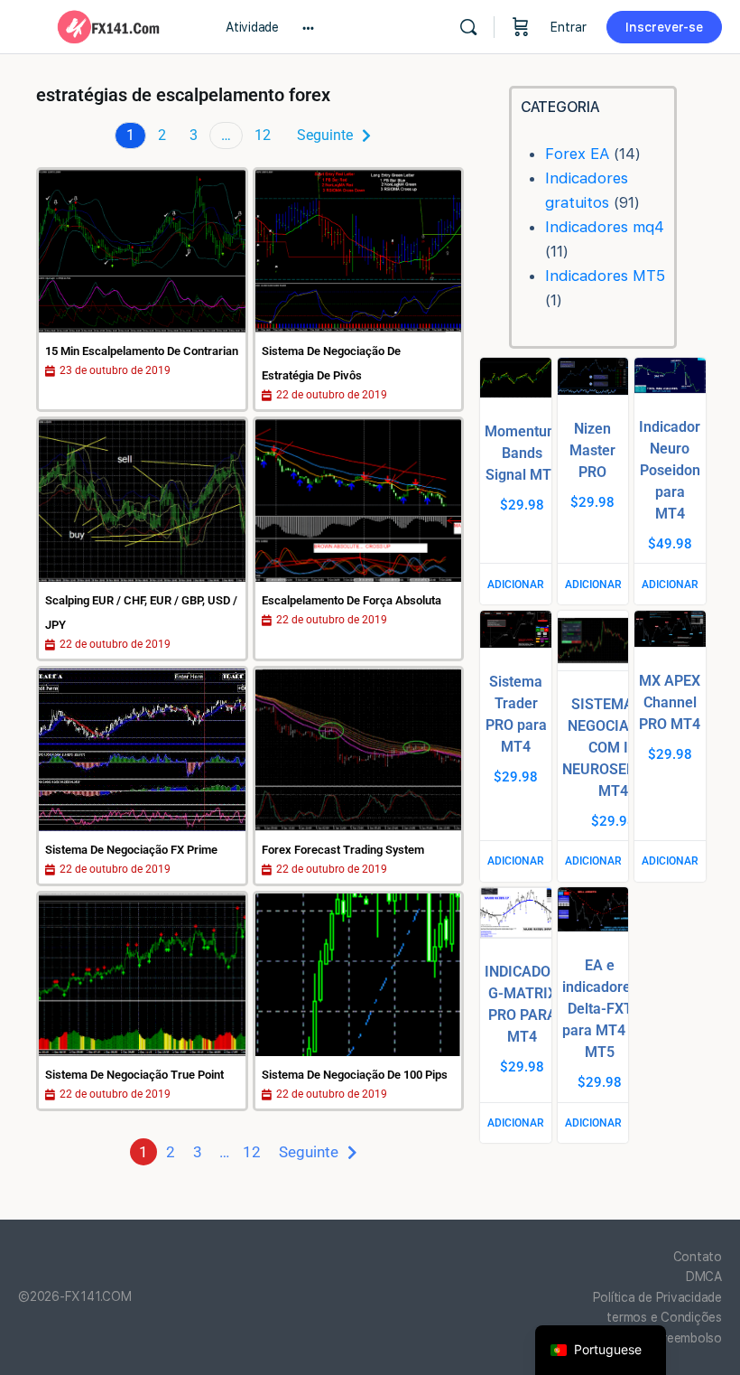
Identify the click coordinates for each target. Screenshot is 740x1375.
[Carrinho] (520, 27)
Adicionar (515, 584)
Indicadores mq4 (604, 227)
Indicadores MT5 (605, 276)
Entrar (568, 27)
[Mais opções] (308, 27)
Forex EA (577, 154)
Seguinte (325, 135)
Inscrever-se (664, 27)
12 (262, 135)
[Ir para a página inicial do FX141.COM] (108, 25)
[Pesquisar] (468, 27)
